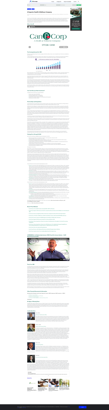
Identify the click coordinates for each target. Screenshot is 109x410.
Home (52, 1)
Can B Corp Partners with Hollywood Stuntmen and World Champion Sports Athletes (44, 229)
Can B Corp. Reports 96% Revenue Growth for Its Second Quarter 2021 (42, 219)
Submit (79, 5)
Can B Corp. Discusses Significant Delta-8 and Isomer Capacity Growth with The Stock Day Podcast (47, 213)
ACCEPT (82, 407)
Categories (59, 1)
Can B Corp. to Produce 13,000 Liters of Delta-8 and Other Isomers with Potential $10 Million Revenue (47, 215)
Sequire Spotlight (67, 1)
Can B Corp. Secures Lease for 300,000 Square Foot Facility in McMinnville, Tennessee (45, 217)
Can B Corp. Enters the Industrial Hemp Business (38, 227)
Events (75, 1)
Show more (48, 375)
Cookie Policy (24, 407)
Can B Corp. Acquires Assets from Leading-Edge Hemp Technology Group (42, 231)
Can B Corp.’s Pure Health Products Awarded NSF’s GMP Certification (41, 208)
